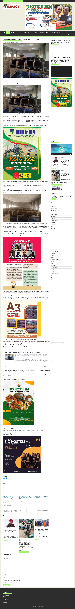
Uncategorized (54, 287)
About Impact (6, 595)
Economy (53, 230)
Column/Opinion (54, 220)
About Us (5, 596)
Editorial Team (6, 600)
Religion (59, 32)
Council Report (24, 551)
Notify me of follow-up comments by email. (13, 580)
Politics (30, 32)
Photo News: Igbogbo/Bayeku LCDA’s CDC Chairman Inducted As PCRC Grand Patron (39, 509)
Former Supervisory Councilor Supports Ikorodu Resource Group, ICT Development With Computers (25, 497)
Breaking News (54, 214)
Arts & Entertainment (55, 210)
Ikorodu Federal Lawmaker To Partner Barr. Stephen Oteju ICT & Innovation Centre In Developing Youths (9, 498)
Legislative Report (11, 35)
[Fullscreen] (70, 154)
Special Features (54, 273)
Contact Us (5, 599)
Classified (53, 218)
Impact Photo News (55, 249)
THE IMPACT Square (55, 281)
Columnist (42, 32)
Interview (36, 32)
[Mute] (68, 154)
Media (52, 261)
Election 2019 (54, 236)
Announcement (54, 208)
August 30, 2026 (7, 527)
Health (52, 245)
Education (7, 505)
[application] (61, 71)
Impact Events (54, 247)
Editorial (24, 32)
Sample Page (5, 602)
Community (13, 32)
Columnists (53, 224)
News (8, 32)
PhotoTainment (54, 267)
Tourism (53, 283)
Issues (52, 255)
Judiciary (52, 257)
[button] (11, 6)
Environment (53, 239)
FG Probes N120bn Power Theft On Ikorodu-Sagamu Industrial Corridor (38, 1)
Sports (53, 32)
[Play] (52, 154)
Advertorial (53, 206)
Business (48, 32)
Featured (53, 241)
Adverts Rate (6, 598)
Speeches (53, 275)
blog (5, 505)
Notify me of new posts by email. (11, 582)
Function (53, 243)
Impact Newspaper (15, 42)
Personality (53, 265)
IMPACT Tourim (54, 251)
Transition (53, 285)
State (19, 32)
